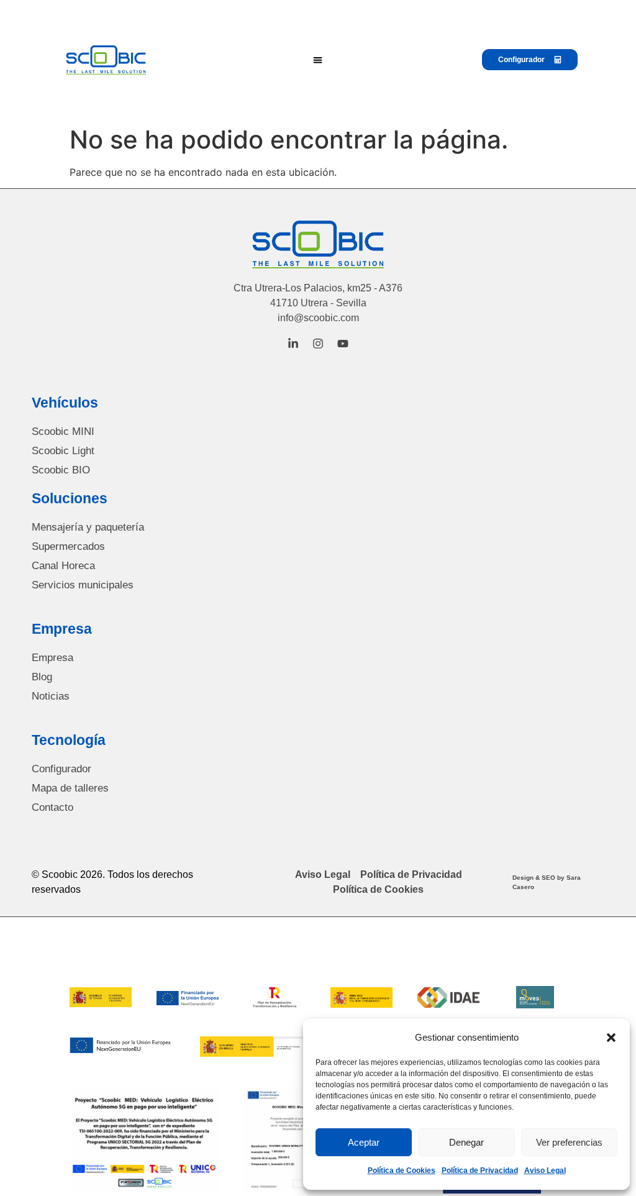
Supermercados (68, 546)
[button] (611, 1037)
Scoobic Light (63, 451)
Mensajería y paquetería (88, 527)
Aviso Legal (545, 1170)
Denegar (466, 1142)
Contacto (52, 807)
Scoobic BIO (61, 470)
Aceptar (363, 1142)
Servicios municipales (83, 585)
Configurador (61, 769)
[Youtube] (342, 343)
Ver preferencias (569, 1142)
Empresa (52, 658)
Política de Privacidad (480, 1170)
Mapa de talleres (70, 788)
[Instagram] (318, 343)
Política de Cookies (401, 1170)
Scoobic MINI (63, 431)
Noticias (51, 696)
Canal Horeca (63, 566)
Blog (42, 677)
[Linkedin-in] (293, 343)
